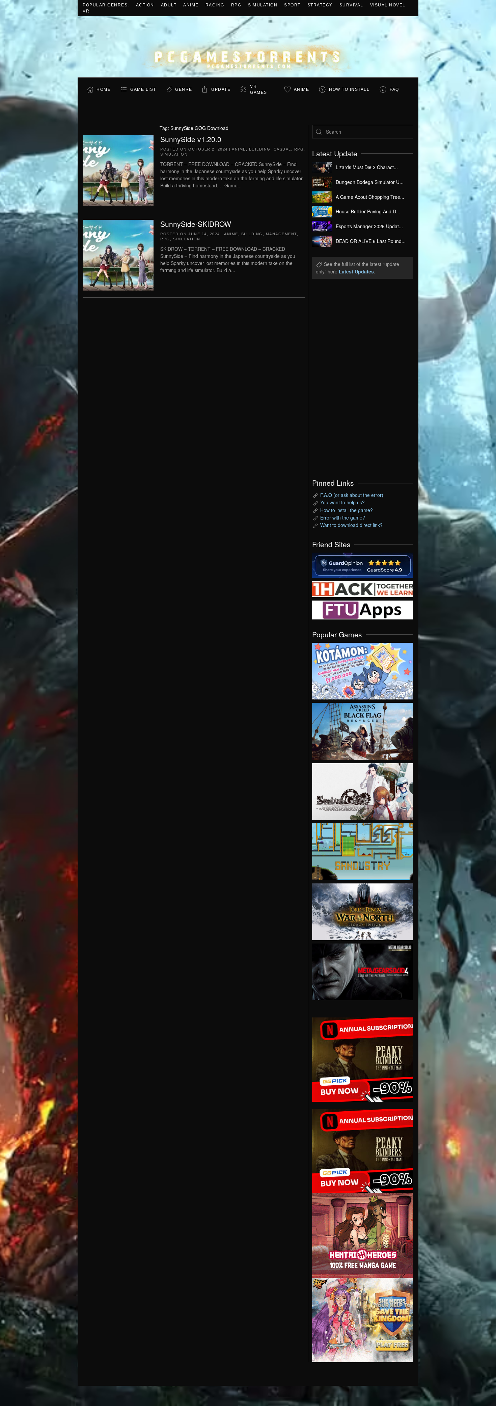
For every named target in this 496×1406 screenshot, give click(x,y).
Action (145, 5)
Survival (351, 5)
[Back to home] (248, 46)
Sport (292, 5)
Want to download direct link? (351, 525)
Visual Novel (388, 5)
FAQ (394, 89)
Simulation (262, 5)
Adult (169, 5)
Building (260, 149)
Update (220, 89)
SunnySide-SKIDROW (195, 224)
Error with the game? (342, 517)
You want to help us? (342, 502)
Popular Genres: (106, 5)
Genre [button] (183, 89)
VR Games (258, 89)
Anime (191, 5)
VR (86, 11)
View (363, 669)
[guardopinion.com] (362, 564)
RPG (236, 5)
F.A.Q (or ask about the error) (351, 495)
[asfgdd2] (362, 1234)
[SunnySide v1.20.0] (118, 169)
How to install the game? (346, 510)
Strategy (320, 5)
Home (104, 89)
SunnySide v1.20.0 (190, 139)
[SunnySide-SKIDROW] (118, 254)
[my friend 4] (362, 609)
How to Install (349, 89)
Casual (282, 149)
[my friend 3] (362, 588)
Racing (214, 5)
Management (281, 234)
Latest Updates (356, 271)
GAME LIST (143, 89)
